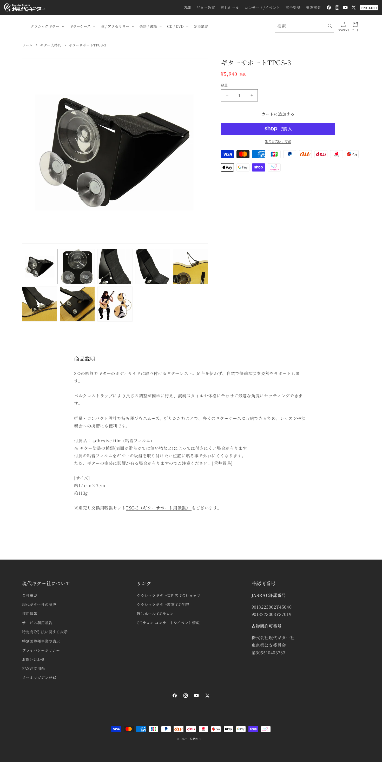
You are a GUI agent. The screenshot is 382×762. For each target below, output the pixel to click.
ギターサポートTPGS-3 (87, 45)
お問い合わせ (33, 659)
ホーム (27, 45)
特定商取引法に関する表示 (45, 631)
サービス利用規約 (37, 622)
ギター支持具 (50, 45)
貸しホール (229, 7)
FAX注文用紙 (33, 668)
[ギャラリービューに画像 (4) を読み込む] (152, 266)
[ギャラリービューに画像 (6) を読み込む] (39, 304)
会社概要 (29, 595)
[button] (46, 26)
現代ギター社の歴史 (39, 604)
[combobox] (304, 26)
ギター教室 (205, 7)
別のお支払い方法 (278, 141)
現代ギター (197, 739)
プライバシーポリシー (41, 650)
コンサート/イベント (262, 7)
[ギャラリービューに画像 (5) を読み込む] (190, 266)
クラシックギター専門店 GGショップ (168, 595)
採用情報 (29, 613)
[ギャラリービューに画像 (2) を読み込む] (77, 266)
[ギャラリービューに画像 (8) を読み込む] (115, 304)
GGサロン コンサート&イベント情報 (168, 622)
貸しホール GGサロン (155, 613)
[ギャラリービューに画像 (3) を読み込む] (115, 266)
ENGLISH (369, 7)
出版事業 (313, 7)
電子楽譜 (292, 7)
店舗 (187, 7)
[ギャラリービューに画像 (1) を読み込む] (39, 266)
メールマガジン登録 (39, 677)
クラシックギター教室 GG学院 (163, 604)
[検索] (330, 26)
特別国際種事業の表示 (41, 641)
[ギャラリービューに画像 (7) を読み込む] (77, 304)
